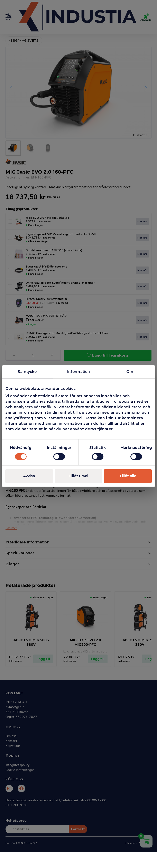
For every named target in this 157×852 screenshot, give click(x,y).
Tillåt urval (78, 476)
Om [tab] (129, 371)
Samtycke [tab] (27, 371)
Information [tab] (78, 371)
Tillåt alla (127, 476)
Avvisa (29, 476)
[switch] (59, 456)
